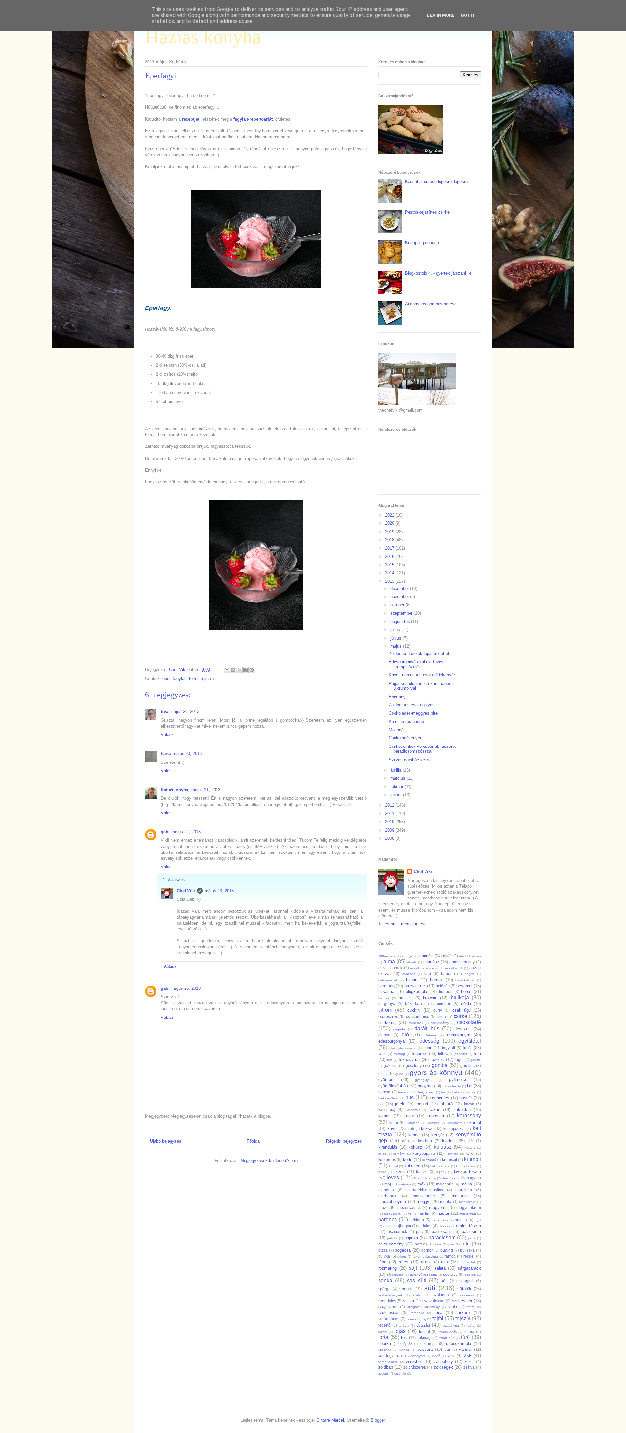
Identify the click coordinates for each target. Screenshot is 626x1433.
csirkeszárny (440, 1023)
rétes (403, 1262)
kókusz (415, 1147)
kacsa (469, 1104)
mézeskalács (409, 1207)
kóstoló (470, 1147)
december (400, 588)
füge (459, 1059)
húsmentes (438, 1097)
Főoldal (254, 1141)
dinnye (384, 1035)
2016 (390, 556)
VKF (467, 1355)
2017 (390, 548)
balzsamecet (387, 980)
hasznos (404, 1092)
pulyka (384, 1256)
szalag (418, 1295)
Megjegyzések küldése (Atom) (269, 1160)
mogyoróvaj (392, 1213)
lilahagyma (471, 1178)
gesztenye (415, 1065)
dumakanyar (458, 1035)
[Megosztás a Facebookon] (245, 670)
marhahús (387, 1196)
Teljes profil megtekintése (402, 923)
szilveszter (462, 1300)
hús (409, 1097)
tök (404, 1337)
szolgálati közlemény (423, 1307)
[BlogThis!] (233, 670)
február (397, 786)
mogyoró (437, 1207)
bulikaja (460, 997)
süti (429, 1287)
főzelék (437, 1059)
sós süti (416, 1280)
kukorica (412, 1165)
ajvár (447, 956)
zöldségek (443, 1367)
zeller (469, 1361)
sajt (413, 1268)
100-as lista (386, 956)
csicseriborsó (417, 1016)
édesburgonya (391, 1041)
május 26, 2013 (186, 988)
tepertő (384, 1325)
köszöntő (429, 1160)
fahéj (467, 1047)
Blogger (378, 1420)
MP (410, 1213)
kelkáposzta (454, 1128)
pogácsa (403, 1250)
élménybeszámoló (402, 1048)
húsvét (465, 1097)
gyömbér (386, 1079)
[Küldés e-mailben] (227, 670)
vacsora (425, 1349)
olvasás (444, 1226)
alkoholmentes (470, 956)
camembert (441, 1004)
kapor (409, 1115)
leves (393, 1177)
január (396, 794)
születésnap (389, 1312)
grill (381, 1073)
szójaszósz (388, 1307)
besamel (464, 985)
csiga (441, 1016)
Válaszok (176, 879)
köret (470, 1153)
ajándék (425, 955)
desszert (463, 1028)
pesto (437, 1244)
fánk (382, 1053)
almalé (412, 962)
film (389, 1060)
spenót (405, 1288)
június (396, 638)
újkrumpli (428, 1343)
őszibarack (397, 1231)
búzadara (413, 1004)
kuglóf (393, 1166)
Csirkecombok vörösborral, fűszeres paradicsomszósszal (423, 749)
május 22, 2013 (186, 831)
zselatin (384, 1373)
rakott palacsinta (425, 1256)
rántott (449, 1256)
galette (475, 1060)
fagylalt (179, 678)
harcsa (384, 1092)
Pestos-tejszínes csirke (427, 212)
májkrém (404, 1184)
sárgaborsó (395, 1274)
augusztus (400, 621)
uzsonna (384, 1349)
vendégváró (388, 1355)
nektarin (417, 1220)
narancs (387, 1219)
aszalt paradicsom (424, 968)
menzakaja (467, 1202)
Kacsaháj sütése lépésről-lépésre (436, 181)
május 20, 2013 (184, 711)
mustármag (467, 1213)
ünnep (404, 1349)
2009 (390, 830)
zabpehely (443, 1361)
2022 (390, 515)
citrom (385, 1010)
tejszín (207, 678)
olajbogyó (402, 1226)
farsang (399, 1054)
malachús (444, 1184)
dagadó (399, 1029)
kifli (470, 1141)
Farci (166, 753)
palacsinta (471, 1231)
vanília (465, 1349)
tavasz (411, 1319)
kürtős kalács (466, 1166)
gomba (440, 1065)
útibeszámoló (458, 1343)
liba (416, 1178)
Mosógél (397, 729)
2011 (390, 813)
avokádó (408, 974)
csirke (460, 1016)
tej (424, 1319)
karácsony (469, 1115)
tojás (400, 1331)
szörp (471, 1307)
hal (469, 1085)
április (396, 770)
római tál (468, 1262)
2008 (390, 838)
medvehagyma (392, 1201)
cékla (466, 1003)
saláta (440, 1268)
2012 (390, 805)
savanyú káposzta (423, 1274)
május (396, 646)
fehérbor (419, 1053)
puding (446, 1250)
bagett (469, 974)
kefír (411, 1129)
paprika (411, 1237)
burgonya (386, 1004)
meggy (423, 1201)
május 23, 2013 (219, 890)
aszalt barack (390, 968)
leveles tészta (467, 1171)
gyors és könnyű (436, 1072)
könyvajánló (423, 1153)
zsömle (400, 1373)
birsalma (386, 991)
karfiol (475, 1122)
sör (444, 1280)
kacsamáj (386, 1110)
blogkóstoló (416, 991)
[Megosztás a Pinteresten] (251, 670)
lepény (441, 1172)
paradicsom (441, 1237)
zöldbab (385, 1367)
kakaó (434, 1109)
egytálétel (469, 1041)
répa (382, 1262)
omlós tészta (468, 1225)
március (398, 778)
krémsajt (449, 1159)
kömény (399, 1153)
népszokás (440, 1220)
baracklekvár (464, 980)
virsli (451, 1355)
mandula (386, 1190)
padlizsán (441, 1231)
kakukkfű (462, 1109)
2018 (390, 539)
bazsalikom (415, 985)
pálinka (392, 1238)
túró (465, 1337)
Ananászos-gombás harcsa (430, 303)
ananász (431, 961)
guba (399, 1074)
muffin (424, 1213)
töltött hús (446, 1338)
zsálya (469, 1367)
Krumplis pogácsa (422, 242)
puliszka (467, 1250)
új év (407, 1344)
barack (436, 979)
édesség (429, 1041)
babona (448, 974)
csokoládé (469, 1022)
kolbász (443, 1147)
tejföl (193, 678)
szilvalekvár (434, 1301)
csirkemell (416, 1023)
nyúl (478, 1220)
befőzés (443, 986)
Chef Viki (186, 890)
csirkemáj (387, 1022)
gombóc (467, 1065)
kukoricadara (440, 1166)
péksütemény (391, 1244)
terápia (404, 1325)
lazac (382, 1172)
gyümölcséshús (393, 1085)
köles (382, 1153)
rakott (401, 1256)
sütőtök (464, 1288)
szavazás (467, 1295)
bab (427, 974)
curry (437, 1010)
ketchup (425, 1141)
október (398, 604)
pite (465, 1243)
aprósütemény (462, 962)
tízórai (470, 1325)
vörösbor (414, 1361)
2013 (390, 581)
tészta (423, 1325)
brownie (430, 997)
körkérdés (387, 1159)
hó (443, 1092)
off (385, 1226)
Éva (164, 711)
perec (420, 1244)
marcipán (463, 1190)
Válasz (167, 734)
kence (414, 1134)
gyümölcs (458, 1079)
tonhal (424, 1331)
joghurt (422, 1103)
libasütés (448, 1178)
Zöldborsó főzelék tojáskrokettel (419, 653)
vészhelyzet (416, 1356)
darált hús (426, 1028)
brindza (383, 998)
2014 (390, 572)
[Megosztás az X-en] (239, 670)
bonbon (446, 991)
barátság (386, 985)
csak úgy (461, 1010)
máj (387, 1184)
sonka (385, 1280)
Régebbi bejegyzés (344, 1141)
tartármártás (388, 1319)
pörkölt (427, 1250)
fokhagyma (409, 1059)
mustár (442, 1213)
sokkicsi (470, 1274)
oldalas (424, 1226)
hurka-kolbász (388, 1098)
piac (451, 1244)
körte (407, 1159)
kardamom (454, 1122)
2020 (390, 523)
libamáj (430, 1178)
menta (445, 1201)
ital (381, 1103)
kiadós (448, 1141)
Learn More (440, 15)
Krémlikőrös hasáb (406, 721)
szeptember (402, 613)
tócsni (382, 1332)
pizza (383, 1250)
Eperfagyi (398, 696)
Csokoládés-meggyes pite (413, 713)
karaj (393, 1122)
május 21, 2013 (205, 789)
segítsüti (450, 1274)
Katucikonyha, (175, 789)
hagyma (425, 1085)
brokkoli (406, 998)
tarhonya (417, 1313)
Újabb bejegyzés (165, 1141)
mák (421, 1184)
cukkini (414, 1010)
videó (436, 1356)
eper (166, 678)
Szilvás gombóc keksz (410, 759)
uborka (384, 1343)
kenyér (437, 1134)
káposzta (435, 1115)
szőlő (452, 1307)
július (395, 629)
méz (382, 1207)
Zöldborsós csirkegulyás (412, 704)
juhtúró (446, 1103)
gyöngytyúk (423, 1080)
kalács (384, 1115)
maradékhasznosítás (424, 1190)
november (400, 596)
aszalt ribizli (454, 968)
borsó (466, 991)
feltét (463, 1054)
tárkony (463, 1312)
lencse (422, 1171)
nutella (461, 1220)
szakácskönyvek (390, 1295)
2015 (390, 564)
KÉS (405, 1141)
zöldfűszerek (414, 1367)
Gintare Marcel (330, 1420)
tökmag (424, 1337)
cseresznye (388, 1016)
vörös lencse (388, 1362)
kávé (391, 1128)
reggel (469, 1256)
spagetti (466, 1281)
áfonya (407, 956)
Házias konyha (203, 37)
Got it (468, 15)
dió (405, 1034)
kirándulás (387, 1147)
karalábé (413, 1122)
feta (477, 1053)
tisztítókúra (451, 1325)
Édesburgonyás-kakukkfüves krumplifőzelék (416, 664)
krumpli (472, 1159)
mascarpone (424, 1196)
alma (389, 961)
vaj (447, 1349)
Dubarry (431, 1035)
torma (469, 1331)
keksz (426, 1128)
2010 (390, 821)
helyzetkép (426, 1092)
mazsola (460, 1195)
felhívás (445, 1053)
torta (383, 1337)
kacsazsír (413, 1110)
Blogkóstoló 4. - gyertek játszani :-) (438, 273)
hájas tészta (452, 1086)
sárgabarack (469, 1268)
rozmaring (387, 1268)
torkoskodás (448, 1332)
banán (411, 979)
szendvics (387, 1301)
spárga (384, 1289)
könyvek (452, 1153)
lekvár (399, 1171)
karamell (433, 1122)
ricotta (426, 1262)
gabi (165, 831)
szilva (408, 1300)
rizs (444, 1262)
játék (399, 1103)
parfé (472, 1238)
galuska (391, 1065)
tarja (438, 1312)
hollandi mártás (464, 1092)
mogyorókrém (468, 1207)
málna (466, 1184)
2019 (390, 531)
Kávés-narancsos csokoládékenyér (422, 674)
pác (419, 1231)
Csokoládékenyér (405, 737)
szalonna (441, 1295)
